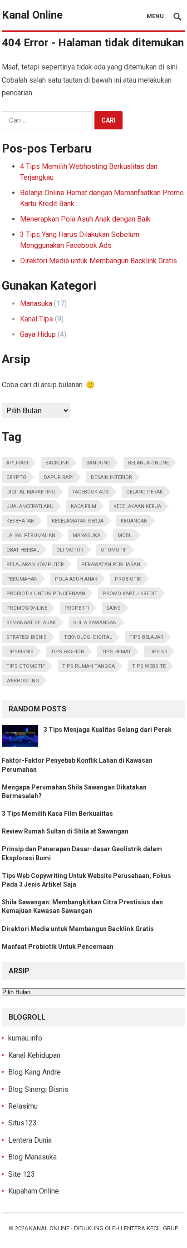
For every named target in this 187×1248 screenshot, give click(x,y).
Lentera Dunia (30, 1140)
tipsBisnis (20, 652)
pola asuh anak (76, 579)
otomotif (114, 550)
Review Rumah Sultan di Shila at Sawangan (65, 831)
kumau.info (25, 1038)
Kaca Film (83, 506)
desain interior (111, 477)
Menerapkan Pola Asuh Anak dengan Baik (85, 219)
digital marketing (30, 492)
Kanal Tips (36, 319)
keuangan (134, 521)
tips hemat (116, 652)
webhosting (22, 681)
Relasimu (23, 1106)
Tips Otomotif (25, 666)
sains (113, 608)
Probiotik (128, 579)
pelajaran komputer (35, 564)
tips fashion (67, 652)
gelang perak (144, 492)
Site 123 (21, 1174)
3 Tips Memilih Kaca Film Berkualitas (57, 813)
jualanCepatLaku (30, 506)
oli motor (70, 550)
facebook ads (91, 492)
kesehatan (20, 521)
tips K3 (157, 652)
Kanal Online (32, 15)
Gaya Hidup (38, 334)
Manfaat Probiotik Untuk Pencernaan (57, 946)
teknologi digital (88, 637)
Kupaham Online (33, 1191)
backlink (57, 463)
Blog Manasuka (32, 1157)
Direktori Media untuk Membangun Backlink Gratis (98, 261)
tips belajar (146, 637)
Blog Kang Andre (34, 1072)
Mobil (125, 535)
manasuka (86, 535)
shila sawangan (95, 623)
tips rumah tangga (88, 666)
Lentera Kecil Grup (149, 1228)
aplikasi (17, 463)
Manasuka (36, 303)
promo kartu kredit (130, 594)
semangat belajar (31, 623)
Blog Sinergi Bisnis (38, 1089)
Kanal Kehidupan (34, 1055)
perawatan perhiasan (110, 564)
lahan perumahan (30, 535)
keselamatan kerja (77, 521)
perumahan (22, 579)
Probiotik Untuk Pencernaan (45, 594)
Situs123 (22, 1123)
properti (76, 608)
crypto (16, 477)
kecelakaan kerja (137, 506)
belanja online (148, 463)
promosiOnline (26, 608)
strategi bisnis (26, 637)
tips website (149, 666)
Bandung (98, 463)
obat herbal (22, 550)
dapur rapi (59, 477)
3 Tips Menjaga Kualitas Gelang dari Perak (108, 729)
